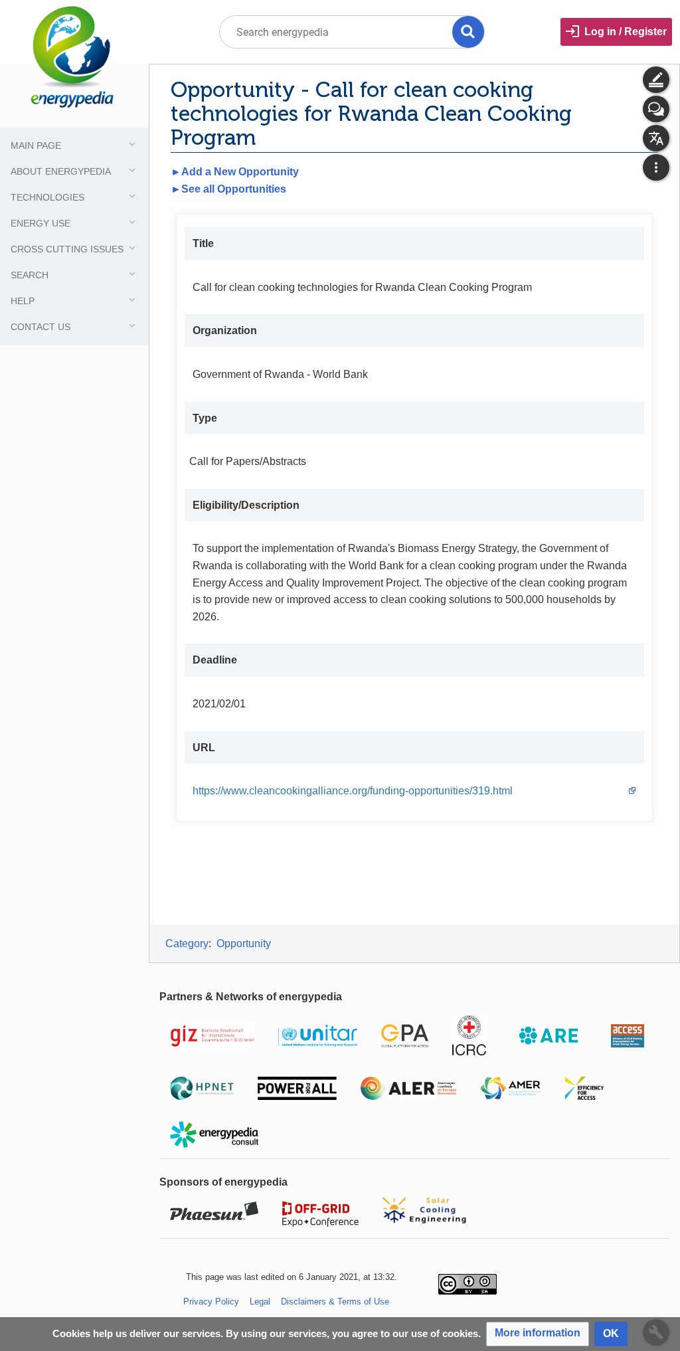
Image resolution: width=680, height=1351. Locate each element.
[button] (537, 1334)
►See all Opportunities (228, 189)
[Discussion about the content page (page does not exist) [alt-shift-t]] (656, 109)
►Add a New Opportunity (235, 171)
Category (187, 943)
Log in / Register (625, 31)
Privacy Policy (211, 1301)
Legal (260, 1301)
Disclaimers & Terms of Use (335, 1301)
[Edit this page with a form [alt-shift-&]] (656, 79)
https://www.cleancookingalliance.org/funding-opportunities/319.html (353, 790)
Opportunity (243, 943)
